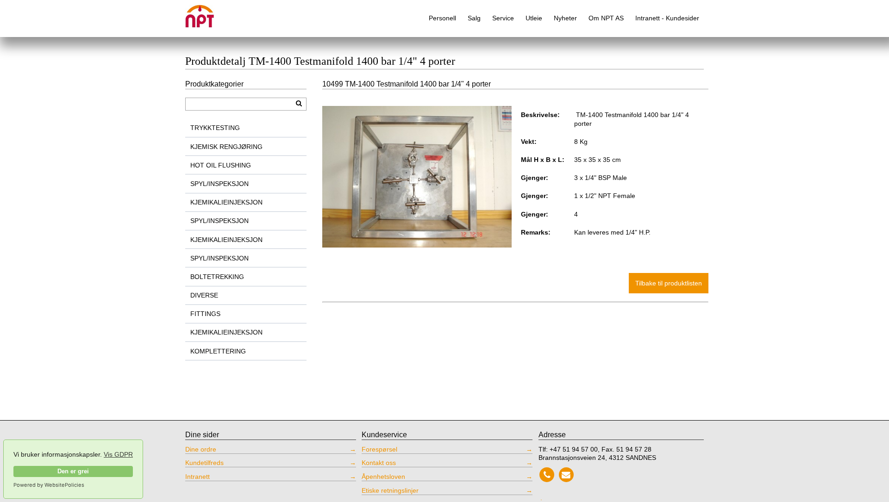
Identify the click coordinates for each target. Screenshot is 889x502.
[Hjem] (206, 13)
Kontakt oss (379, 462)
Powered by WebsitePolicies (48, 485)
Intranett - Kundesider (667, 18)
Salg (474, 18)
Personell (442, 18)
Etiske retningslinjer (390, 490)
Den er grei (73, 471)
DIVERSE (204, 295)
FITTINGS (205, 313)
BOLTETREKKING (217, 276)
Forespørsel (379, 449)
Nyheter (565, 18)
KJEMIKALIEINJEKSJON (226, 202)
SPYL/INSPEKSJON (219, 183)
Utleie (534, 18)
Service (503, 18)
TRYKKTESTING (215, 127)
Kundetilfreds (204, 462)
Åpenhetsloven (383, 476)
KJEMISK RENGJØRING (226, 146)
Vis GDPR (118, 454)
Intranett (197, 476)
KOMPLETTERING (218, 351)
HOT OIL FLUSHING (220, 165)
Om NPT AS (606, 18)
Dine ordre (200, 449)
